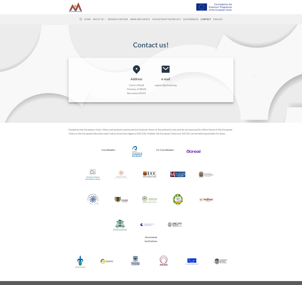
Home (87, 19)
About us (98, 19)
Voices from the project (166, 19)
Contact (206, 19)
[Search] (81, 19)
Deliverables (190, 19)
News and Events (140, 19)
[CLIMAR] (84, 7)
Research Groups (118, 19)
